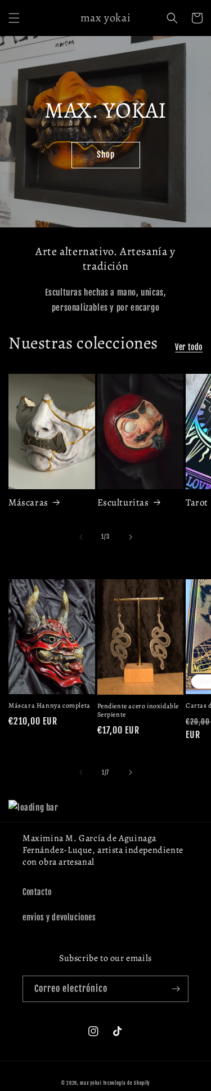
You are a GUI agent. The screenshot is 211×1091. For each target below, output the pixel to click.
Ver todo (189, 347)
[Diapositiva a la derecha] (130, 537)
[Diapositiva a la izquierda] (81, 537)
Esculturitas (123, 503)
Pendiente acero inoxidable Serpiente (138, 710)
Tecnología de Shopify (126, 1083)
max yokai (90, 1083)
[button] (14, 18)
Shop (106, 154)
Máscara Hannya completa (49, 705)
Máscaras (28, 503)
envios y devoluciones (59, 917)
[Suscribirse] (175, 989)
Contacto (37, 892)
